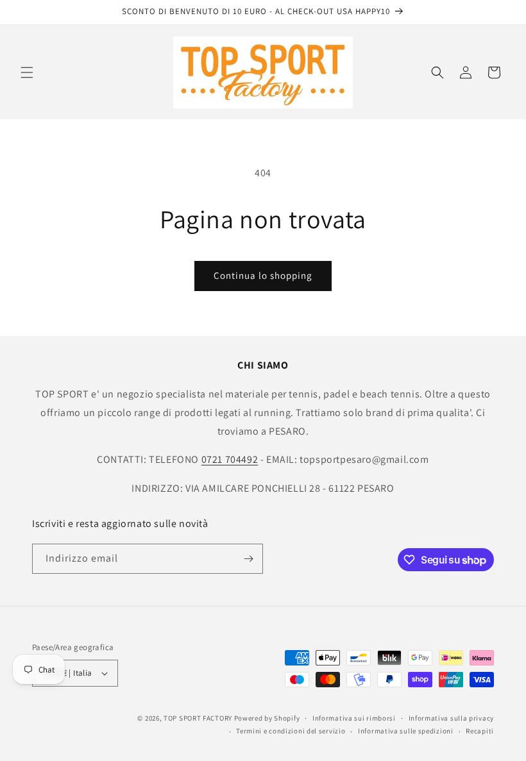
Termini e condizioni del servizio (290, 730)
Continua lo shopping (263, 275)
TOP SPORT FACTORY (198, 718)
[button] (27, 72)
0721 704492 (230, 459)
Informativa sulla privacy (452, 718)
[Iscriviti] (248, 559)
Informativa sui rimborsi (354, 718)
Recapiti (480, 730)
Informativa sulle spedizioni (406, 730)
